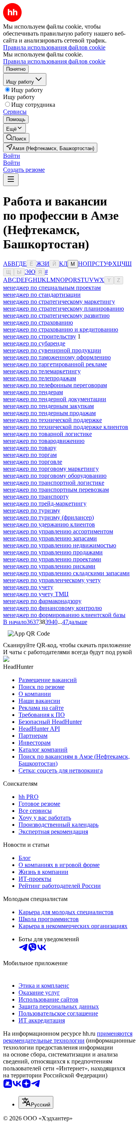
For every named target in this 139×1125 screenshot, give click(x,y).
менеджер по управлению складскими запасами (66, 573)
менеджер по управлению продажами (53, 552)
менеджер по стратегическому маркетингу (59, 301)
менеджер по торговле (32, 461)
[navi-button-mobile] (11, 179)
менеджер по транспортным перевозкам (56, 489)
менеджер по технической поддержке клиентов (65, 427)
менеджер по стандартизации (42, 294)
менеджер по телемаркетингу (42, 371)
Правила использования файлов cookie (54, 61)
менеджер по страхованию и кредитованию (60, 329)
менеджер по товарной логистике (47, 434)
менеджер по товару (29, 448)
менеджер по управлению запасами (50, 538)
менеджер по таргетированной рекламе (55, 364)
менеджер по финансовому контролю (52, 608)
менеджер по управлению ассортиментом (58, 531)
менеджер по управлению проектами (52, 559)
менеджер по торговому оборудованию (55, 475)
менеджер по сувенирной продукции (52, 350)
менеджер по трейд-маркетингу (44, 503)
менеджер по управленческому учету (52, 580)
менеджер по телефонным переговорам (55, 385)
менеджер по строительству (39, 336)
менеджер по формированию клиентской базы (64, 615)
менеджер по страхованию (38, 322)
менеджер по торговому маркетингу (51, 468)
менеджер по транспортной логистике (53, 482)
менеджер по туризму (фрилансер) (48, 517)
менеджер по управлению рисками (49, 566)
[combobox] (36, 1102)
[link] (16, 138)
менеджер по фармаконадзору (42, 601)
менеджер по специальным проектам (52, 287)
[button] (11, 155)
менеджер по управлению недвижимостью (59, 545)
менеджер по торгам (30, 454)
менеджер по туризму (31, 510)
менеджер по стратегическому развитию (56, 315)
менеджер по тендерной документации (54, 399)
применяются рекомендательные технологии (67, 1037)
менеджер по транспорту (36, 496)
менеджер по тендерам (33, 392)
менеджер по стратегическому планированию (63, 308)
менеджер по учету (28, 587)
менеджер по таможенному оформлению (57, 357)
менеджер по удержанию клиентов (49, 524)
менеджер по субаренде (34, 343)
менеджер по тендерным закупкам (48, 406)
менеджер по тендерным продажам (49, 413)
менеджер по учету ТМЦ (36, 594)
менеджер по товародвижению (44, 441)
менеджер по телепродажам (39, 378)
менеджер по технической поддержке (52, 420)
